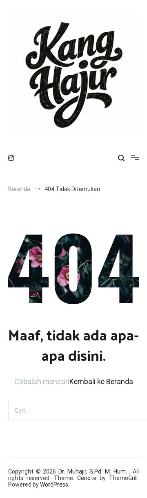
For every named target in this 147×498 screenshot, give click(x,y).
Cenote (86, 478)
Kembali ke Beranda (101, 381)
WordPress (54, 484)
